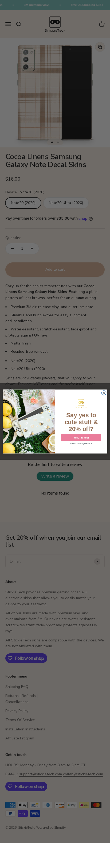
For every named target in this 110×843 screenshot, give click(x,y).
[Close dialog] (103, 392)
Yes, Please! (81, 437)
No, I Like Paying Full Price (81, 443)
